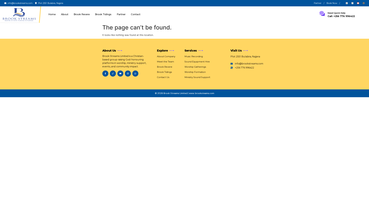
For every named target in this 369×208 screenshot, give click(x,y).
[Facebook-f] (105, 73)
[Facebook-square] (347, 3)
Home (52, 14)
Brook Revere (82, 14)
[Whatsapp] (135, 73)
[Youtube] (358, 3)
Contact (135, 14)
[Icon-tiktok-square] (352, 3)
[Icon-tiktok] (113, 73)
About (64, 14)
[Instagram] (364, 3)
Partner (121, 14)
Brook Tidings (103, 14)
